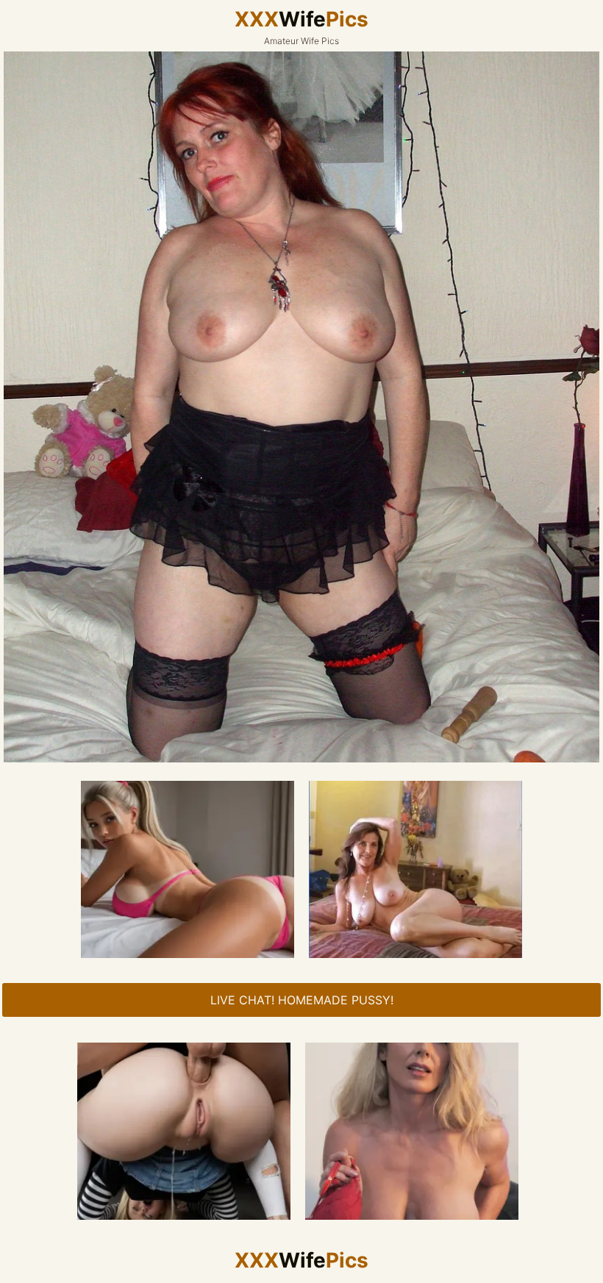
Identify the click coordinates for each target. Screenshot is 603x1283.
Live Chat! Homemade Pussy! (301, 1000)
